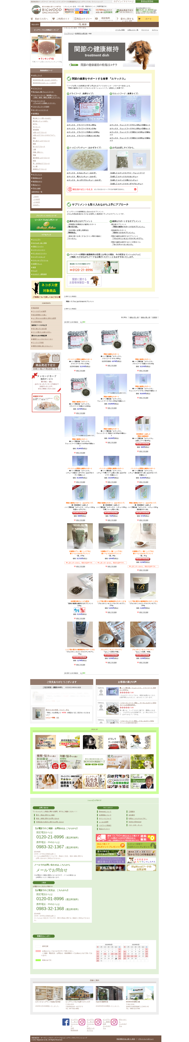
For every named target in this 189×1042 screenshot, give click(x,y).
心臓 (34, 149)
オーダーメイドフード (40, 110)
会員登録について (105, 815)
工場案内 (132, 811)
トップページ (69, 33)
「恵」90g (111, 553)
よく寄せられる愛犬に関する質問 (44, 318)
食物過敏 (36, 130)
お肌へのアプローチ (40, 132)
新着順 (154, 317)
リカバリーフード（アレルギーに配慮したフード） (44, 102)
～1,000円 (36, 199)
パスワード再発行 (105, 825)
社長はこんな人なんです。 (138, 818)
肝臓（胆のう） (38, 152)
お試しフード (37, 75)
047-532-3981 (74, 1009)
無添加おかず (37, 178)
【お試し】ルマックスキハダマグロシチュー (126, 184)
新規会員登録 (147, 1)
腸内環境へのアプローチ (41, 158)
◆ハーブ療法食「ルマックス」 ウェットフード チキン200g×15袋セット (111, 399)
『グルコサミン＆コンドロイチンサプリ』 (128, 238)
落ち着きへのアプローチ (41, 141)
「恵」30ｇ (143, 553)
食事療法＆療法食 (81, 33)
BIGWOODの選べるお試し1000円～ (45, 80)
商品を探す (35, 24)
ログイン (155, 30)
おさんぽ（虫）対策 (40, 243)
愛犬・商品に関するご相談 (45, 815)
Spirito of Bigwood (135, 822)
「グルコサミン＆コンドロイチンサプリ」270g (111, 603)
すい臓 (35, 166)
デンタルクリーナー (40, 253)
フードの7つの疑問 (39, 311)
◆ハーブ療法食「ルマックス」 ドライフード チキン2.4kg (80, 361)
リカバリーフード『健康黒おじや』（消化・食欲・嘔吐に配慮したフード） (47, 96)
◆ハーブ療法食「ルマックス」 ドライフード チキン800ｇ (111, 356)
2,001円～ (36, 205)
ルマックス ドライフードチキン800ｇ (81, 125)
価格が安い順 (134, 317)
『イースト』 (72, 238)
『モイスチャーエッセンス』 (123, 244)
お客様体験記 (37, 322)
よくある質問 (103, 822)
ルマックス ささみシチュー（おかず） (82, 173)
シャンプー (36, 239)
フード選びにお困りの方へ (42, 332)
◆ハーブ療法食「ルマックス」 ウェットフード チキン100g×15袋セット (143, 388)
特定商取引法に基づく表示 (126, 1039)
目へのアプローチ (39, 146)
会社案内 (132, 815)
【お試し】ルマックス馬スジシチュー (124, 180)
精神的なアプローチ (40, 169)
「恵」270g (80, 553)
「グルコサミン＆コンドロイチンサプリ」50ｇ (80, 652)
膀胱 (34, 161)
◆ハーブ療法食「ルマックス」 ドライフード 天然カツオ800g (80, 404)
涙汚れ (35, 124)
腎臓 (34, 155)
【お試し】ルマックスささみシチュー (124, 177)
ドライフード (37, 88)
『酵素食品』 (72, 233)
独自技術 (36, 308)
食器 (34, 267)
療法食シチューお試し (40, 121)
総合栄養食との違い (40, 315)
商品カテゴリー (104, 829)
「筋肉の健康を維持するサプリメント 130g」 (80, 603)
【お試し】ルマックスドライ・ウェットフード (127, 173)
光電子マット (37, 264)
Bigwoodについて (105, 811)
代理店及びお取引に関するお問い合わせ (50, 822)
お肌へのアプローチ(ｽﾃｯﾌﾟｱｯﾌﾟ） (44, 135)
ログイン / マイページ (124, 1)
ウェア (35, 271)
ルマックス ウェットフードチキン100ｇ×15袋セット (130, 125)
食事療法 (36, 113)
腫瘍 (34, 144)
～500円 (36, 197)
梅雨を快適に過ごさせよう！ (43, 346)
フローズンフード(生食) (41, 107)
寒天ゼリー (36, 185)
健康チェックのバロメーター (43, 339)
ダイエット (36, 127)
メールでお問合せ (52, 870)
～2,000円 (36, 202)
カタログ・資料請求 (40, 274)
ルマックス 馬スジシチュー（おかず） (82, 177)
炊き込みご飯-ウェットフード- (43, 92)
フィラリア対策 (38, 342)
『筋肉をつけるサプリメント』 (123, 233)
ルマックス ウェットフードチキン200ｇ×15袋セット (130, 128)
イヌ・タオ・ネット (135, 825)
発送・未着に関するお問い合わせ (47, 818)
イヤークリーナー (39, 250)
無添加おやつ (37, 181)
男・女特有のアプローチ (41, 163)
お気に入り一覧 (133, 30)
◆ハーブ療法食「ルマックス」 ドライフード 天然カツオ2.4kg (143, 361)
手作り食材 (36, 188)
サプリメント (37, 174)
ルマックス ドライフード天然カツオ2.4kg (83, 136)
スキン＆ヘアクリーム (40, 260)
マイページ (145, 30)
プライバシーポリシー (146, 1039)
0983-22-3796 (135, 1009)
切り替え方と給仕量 (40, 329)
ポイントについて (105, 818)
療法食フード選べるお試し (42, 118)
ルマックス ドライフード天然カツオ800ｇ (83, 132)
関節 (34, 138)
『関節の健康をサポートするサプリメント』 (128, 227)
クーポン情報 (120, 30)
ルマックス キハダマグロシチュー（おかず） (84, 180)
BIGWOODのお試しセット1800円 (44, 83)
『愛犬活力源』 (73, 227)
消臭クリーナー (38, 246)
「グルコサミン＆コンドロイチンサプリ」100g (143, 603)
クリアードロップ (39, 257)
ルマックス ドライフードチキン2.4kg (81, 128)
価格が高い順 (145, 317)
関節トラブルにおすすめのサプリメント (80, 301)
